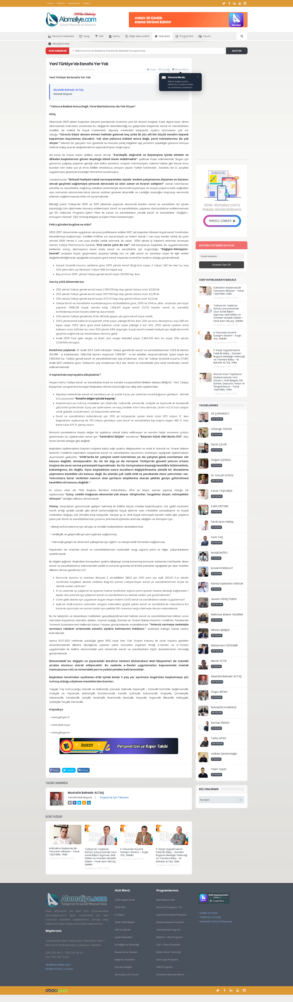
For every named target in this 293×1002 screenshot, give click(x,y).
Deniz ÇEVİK (219, 444)
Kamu (116, 36)
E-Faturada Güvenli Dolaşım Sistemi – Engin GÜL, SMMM (134, 852)
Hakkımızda (74, 3)
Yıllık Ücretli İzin (123, 929)
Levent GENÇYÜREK (224, 599)
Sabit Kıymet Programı (168, 929)
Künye (69, 969)
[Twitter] (224, 3)
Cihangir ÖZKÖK (221, 429)
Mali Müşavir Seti (165, 899)
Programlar (186, 36)
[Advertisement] (221, 109)
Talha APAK (218, 738)
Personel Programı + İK (168, 907)
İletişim (87, 3)
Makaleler (164, 36)
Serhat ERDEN (220, 723)
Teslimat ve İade (210, 917)
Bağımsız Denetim (125, 959)
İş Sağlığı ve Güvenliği (127, 944)
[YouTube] (239, 3)
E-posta (166, 69)
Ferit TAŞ (217, 537)
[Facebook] (229, 3)
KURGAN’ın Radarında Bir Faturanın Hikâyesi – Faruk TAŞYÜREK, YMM (64, 851)
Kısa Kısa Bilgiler (123, 967)
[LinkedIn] (234, 3)
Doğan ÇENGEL (221, 460)
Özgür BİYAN (219, 692)
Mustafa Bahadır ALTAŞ (86, 793)
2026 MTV (120, 907)
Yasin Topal (218, 769)
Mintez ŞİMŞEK (220, 630)
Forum (50, 3)
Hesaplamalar (61, 43)
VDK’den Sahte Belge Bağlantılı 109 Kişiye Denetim (104, 51)
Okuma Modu (182, 69)
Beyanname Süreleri (126, 952)
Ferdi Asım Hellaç (222, 522)
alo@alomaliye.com (58, 964)
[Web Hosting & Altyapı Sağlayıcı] (57, 990)
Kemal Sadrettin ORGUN (227, 584)
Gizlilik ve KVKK (209, 913)
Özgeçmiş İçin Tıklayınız (114, 797)
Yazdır (153, 69)
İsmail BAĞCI (219, 553)
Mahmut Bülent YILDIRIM (227, 614)
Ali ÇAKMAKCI (220, 413)
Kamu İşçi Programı (167, 959)
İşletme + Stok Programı (169, 937)
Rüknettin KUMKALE (224, 707)
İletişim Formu (54, 969)
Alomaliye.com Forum (127, 974)
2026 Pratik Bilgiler (125, 922)
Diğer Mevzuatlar (139, 36)
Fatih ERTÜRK (219, 506)
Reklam (61, 3)
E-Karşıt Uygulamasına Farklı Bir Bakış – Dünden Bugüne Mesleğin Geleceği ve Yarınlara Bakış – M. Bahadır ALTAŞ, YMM (171, 855)
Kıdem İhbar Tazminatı (168, 952)
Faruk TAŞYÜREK (221, 491)
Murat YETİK (219, 661)
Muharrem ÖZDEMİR (224, 645)
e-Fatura (119, 914)
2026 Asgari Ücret (125, 899)
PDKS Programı (164, 967)
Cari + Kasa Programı (168, 944)
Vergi (86, 36)
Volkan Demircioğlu (224, 754)
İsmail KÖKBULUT (222, 568)
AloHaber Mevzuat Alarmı (170, 974)
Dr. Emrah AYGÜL (222, 475)
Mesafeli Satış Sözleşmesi (216, 921)
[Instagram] (245, 3)
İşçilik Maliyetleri (123, 937)
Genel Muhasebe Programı (171, 914)
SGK (101, 36)
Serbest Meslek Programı (170, 922)
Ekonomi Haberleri (63, 36)
